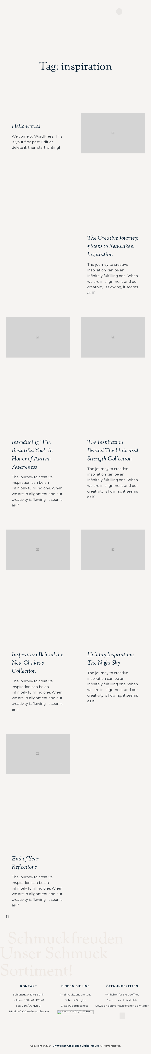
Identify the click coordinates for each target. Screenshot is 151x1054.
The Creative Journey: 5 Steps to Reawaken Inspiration (113, 246)
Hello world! (26, 126)
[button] (119, 11)
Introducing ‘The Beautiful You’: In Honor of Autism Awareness (32, 454)
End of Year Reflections (25, 863)
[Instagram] (28, 1025)
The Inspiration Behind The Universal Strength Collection (112, 450)
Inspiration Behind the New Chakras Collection (37, 663)
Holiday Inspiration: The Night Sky (110, 659)
